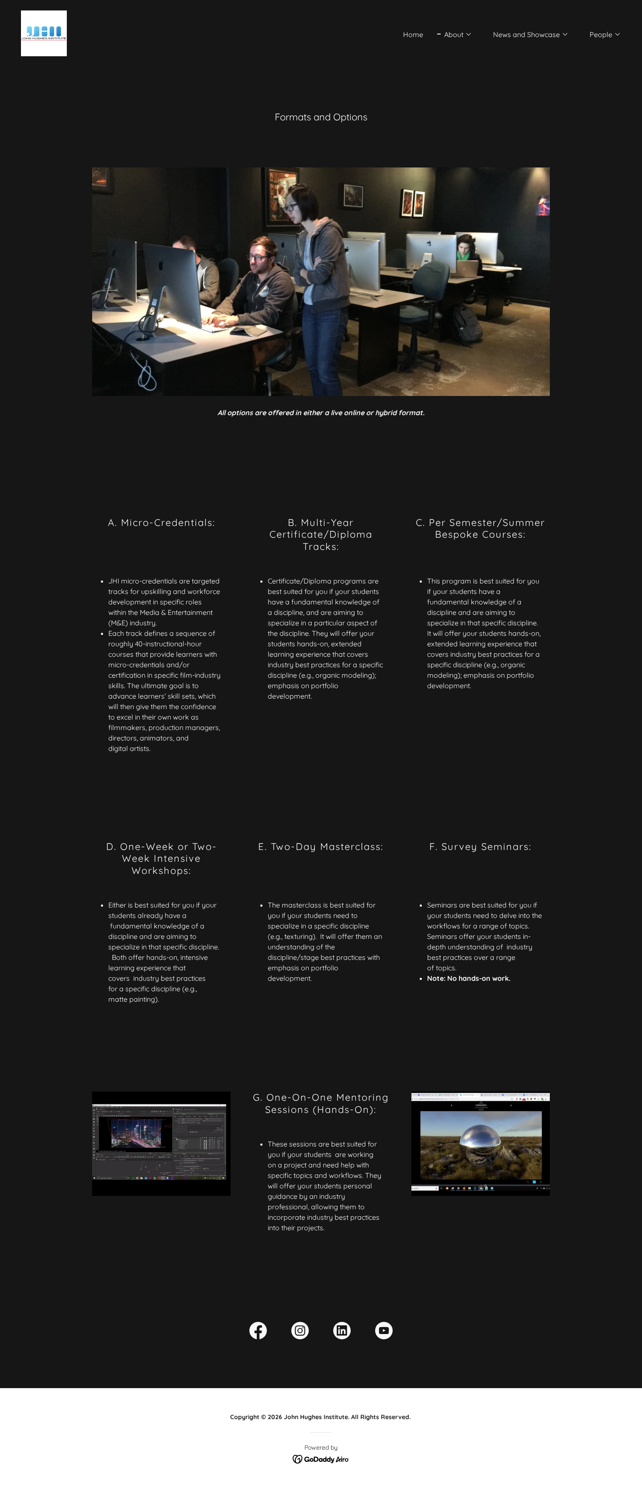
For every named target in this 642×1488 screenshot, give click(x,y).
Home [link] (413, 34)
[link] (44, 32)
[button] (454, 34)
